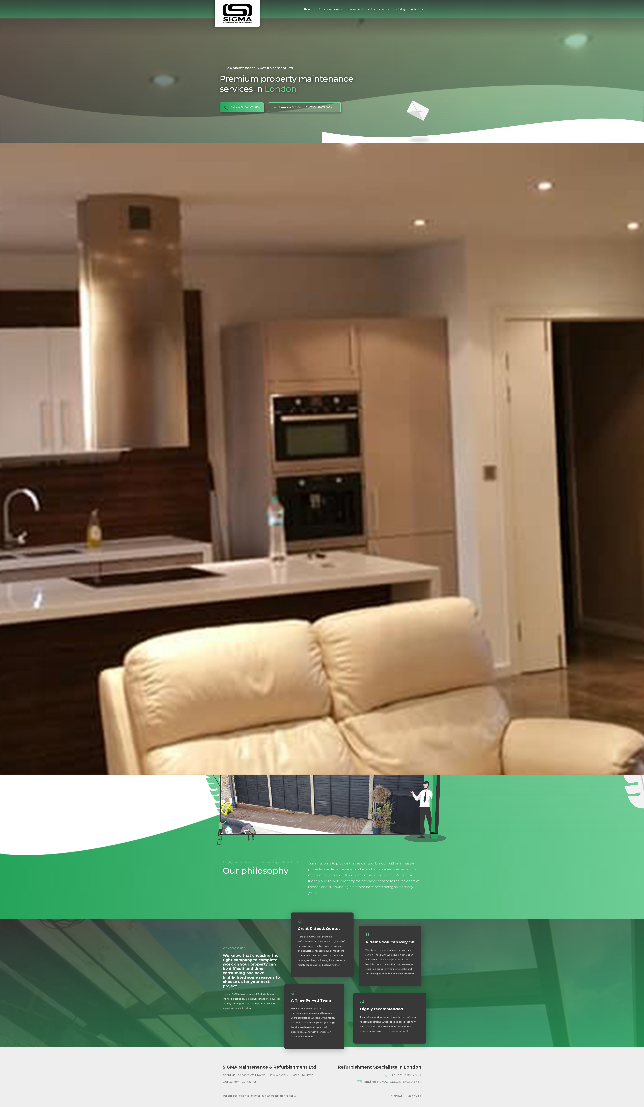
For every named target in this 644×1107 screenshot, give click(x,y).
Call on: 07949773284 (406, 1075)
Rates (371, 9)
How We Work (355, 9)
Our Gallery (399, 9)
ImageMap (414, 1096)
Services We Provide (330, 9)
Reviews (384, 9)
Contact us (416, 9)
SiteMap (397, 1096)
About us (309, 9)
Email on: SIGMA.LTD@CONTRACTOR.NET (392, 1081)
